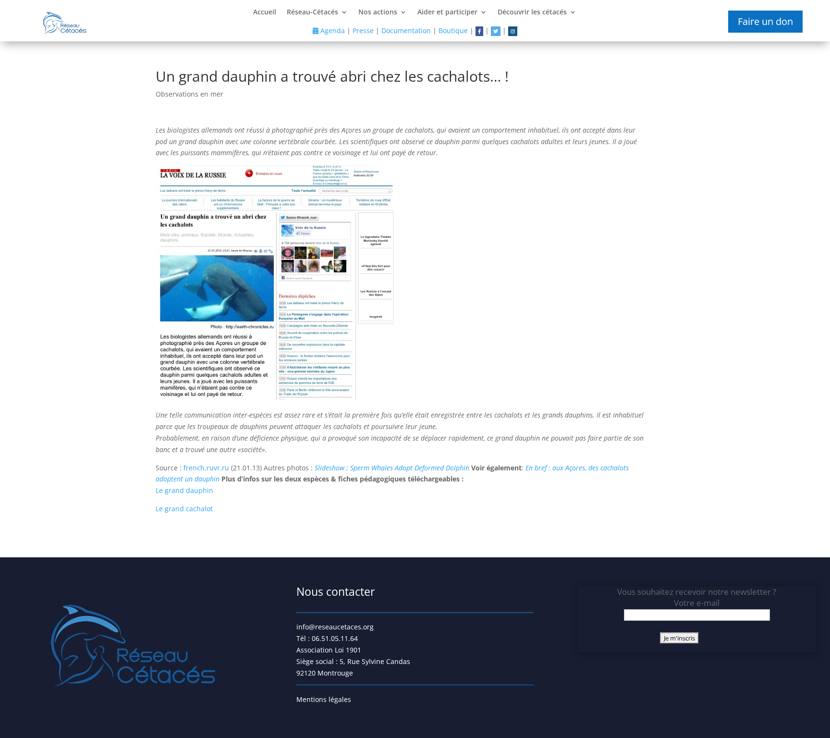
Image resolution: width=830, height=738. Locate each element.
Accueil (264, 12)
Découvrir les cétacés (532, 12)
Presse (363, 30)
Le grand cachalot (184, 508)
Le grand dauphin (184, 490)
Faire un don (765, 21)
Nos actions (377, 12)
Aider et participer (447, 12)
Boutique (453, 30)
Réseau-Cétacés (312, 12)
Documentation (406, 30)
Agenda (331, 30)
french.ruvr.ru (207, 467)
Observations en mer (189, 93)
